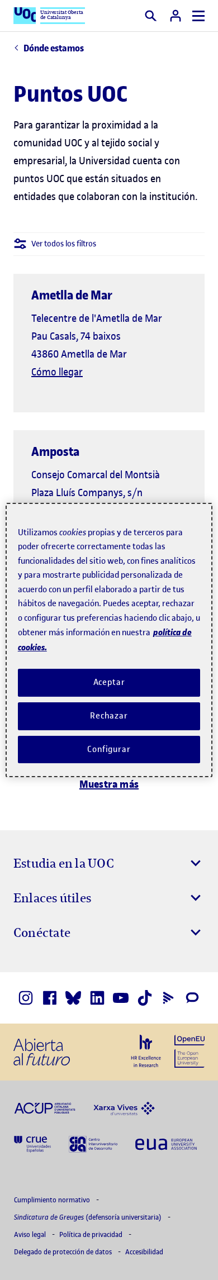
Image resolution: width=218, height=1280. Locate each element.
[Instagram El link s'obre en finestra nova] (26, 998)
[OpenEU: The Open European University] (189, 1050)
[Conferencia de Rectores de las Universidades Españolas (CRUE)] (32, 1143)
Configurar (109, 749)
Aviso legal (31, 1234)
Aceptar (109, 682)
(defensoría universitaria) (88, 1217)
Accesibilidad (144, 1252)
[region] (109, 640)
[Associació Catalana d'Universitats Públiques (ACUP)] (44, 1107)
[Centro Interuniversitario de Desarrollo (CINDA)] (93, 1143)
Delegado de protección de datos (63, 1252)
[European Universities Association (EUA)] (166, 1143)
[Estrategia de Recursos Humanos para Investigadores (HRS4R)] (146, 1051)
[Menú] (198, 15)
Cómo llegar (57, 371)
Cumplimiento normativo (53, 1200)
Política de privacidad (91, 1234)
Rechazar (109, 715)
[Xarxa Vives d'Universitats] (124, 1107)
